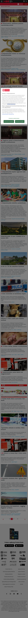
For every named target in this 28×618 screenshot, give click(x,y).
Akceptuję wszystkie (20, 121)
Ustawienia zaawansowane (14, 118)
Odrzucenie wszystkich (8, 121)
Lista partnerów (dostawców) (8, 114)
